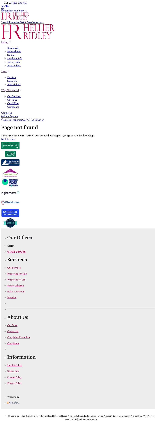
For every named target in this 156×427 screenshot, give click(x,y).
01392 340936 (19, 3)
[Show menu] (43, 23)
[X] (2, 6)
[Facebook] (7, 6)
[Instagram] (5, 6)
